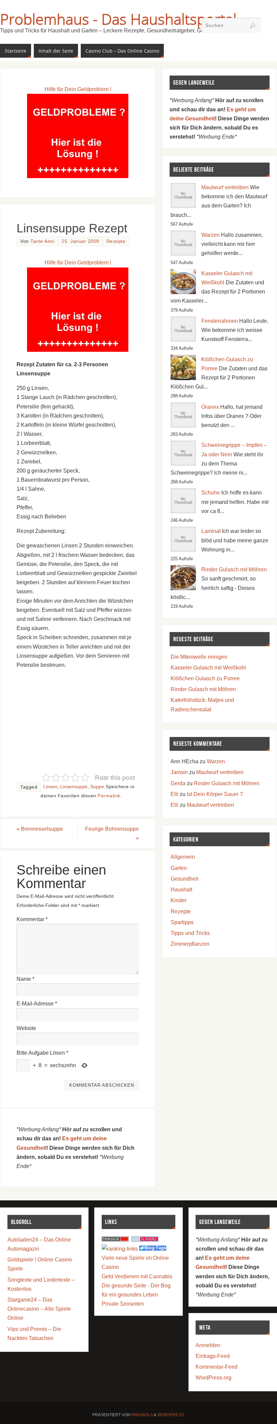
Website (26, 1028)
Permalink (109, 795)
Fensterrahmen (219, 321)
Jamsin (179, 772)
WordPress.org (213, 1377)
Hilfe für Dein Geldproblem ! (78, 89)
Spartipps (182, 922)
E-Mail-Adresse (37, 1003)
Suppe (97, 786)
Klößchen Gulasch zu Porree (205, 678)
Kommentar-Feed (216, 1367)
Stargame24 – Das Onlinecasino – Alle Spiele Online (39, 1309)
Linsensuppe (73, 786)
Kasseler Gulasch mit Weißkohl (208, 668)
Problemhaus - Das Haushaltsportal (118, 18)
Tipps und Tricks (190, 933)
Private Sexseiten (123, 1304)
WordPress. (171, 1415)
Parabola (142, 1415)
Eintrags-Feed (213, 1356)
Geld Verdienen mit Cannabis (137, 1276)
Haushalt (181, 889)
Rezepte (116, 241)
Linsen (50, 786)
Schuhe (210, 492)
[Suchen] (252, 26)
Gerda (178, 783)
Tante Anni (42, 241)
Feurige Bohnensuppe (112, 833)
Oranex (210, 407)
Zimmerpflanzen (190, 944)
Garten (179, 868)
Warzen (210, 235)
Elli (174, 794)
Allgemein (183, 857)
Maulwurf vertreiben (225, 187)
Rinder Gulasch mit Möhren (234, 569)
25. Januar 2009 (80, 241)
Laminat (211, 531)
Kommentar (32, 919)
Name (25, 979)
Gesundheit (184, 879)
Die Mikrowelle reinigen (199, 657)
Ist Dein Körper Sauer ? (215, 794)
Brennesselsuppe (40, 829)
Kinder (178, 900)
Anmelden (208, 1345)
